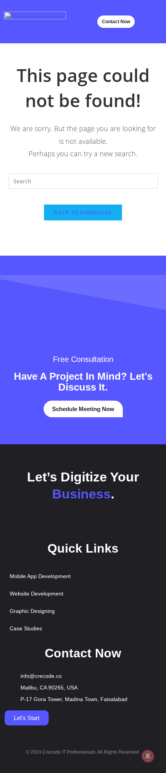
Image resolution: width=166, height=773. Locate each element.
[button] (152, 22)
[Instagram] (94, 523)
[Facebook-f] (49, 523)
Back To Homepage (83, 212)
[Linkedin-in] (116, 523)
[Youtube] (71, 523)
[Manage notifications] (148, 756)
